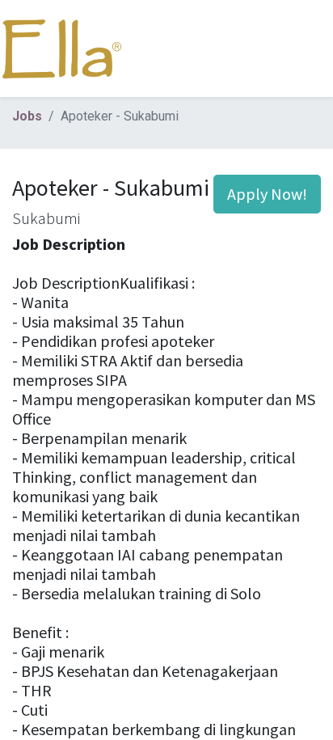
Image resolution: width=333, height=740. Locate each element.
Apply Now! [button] (267, 194)
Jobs (27, 116)
